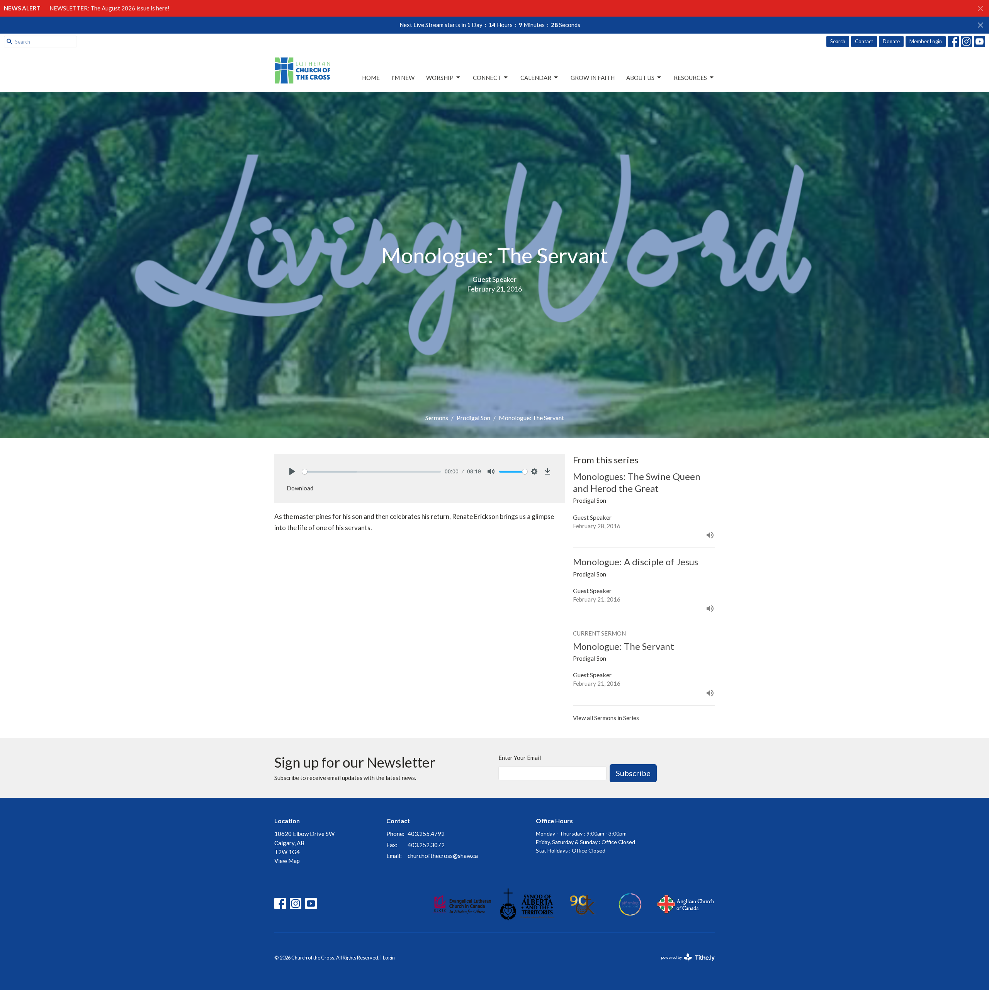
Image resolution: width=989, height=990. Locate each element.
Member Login (925, 41)
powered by (684, 964)
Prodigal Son (473, 417)
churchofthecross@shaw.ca (443, 855)
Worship (440, 77)
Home (371, 77)
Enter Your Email (519, 757)
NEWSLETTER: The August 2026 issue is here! (109, 8)
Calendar (535, 77)
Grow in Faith (593, 77)
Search (837, 41)
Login (389, 957)
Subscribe (633, 773)
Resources (690, 77)
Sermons (436, 417)
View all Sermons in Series (606, 717)
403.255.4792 (426, 833)
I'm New (403, 77)
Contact (864, 41)
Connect (487, 77)
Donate (891, 41)
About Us (640, 77)
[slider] (371, 471)
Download (300, 488)
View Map (287, 860)
